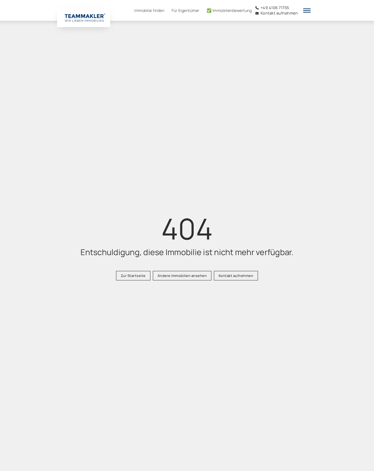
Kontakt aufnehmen (236, 275)
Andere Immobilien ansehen (182, 275)
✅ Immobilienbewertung (229, 10)
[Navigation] (306, 10)
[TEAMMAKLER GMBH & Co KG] (84, 13)
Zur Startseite (133, 275)
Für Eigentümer (185, 10)
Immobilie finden (149, 10)
